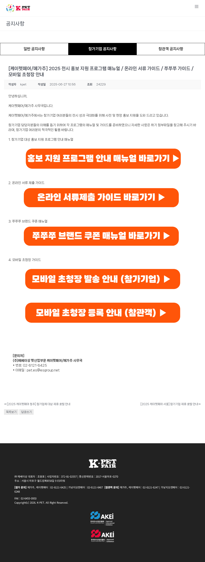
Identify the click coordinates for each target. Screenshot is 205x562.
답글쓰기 (26, 412)
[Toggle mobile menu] (197, 6)
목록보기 (11, 412)
